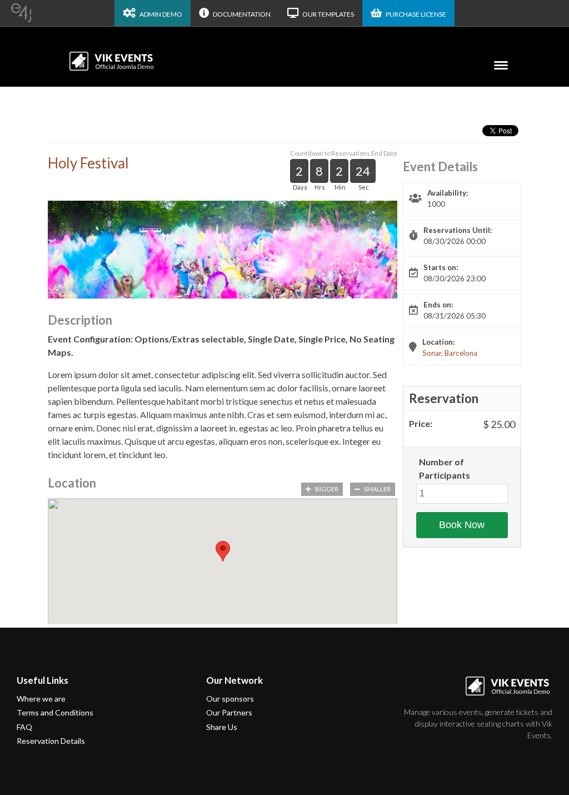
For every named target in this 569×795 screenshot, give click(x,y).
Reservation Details (51, 741)
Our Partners (229, 712)
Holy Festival (88, 163)
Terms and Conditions (55, 712)
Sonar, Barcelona (449, 353)
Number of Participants (444, 468)
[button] (222, 551)
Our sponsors (230, 698)
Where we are (41, 698)
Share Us (221, 727)
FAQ (24, 727)
